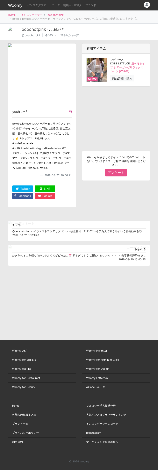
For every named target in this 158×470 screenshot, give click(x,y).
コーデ (56, 5)
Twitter (25, 188)
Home (15, 405)
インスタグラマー (38, 5)
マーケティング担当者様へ (102, 442)
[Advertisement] (116, 115)
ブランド (90, 5)
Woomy (15, 5)
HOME (12, 14)
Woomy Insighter (96, 350)
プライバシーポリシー (25, 432)
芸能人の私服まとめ (24, 414)
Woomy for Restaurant (26, 378)
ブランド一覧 (20, 423)
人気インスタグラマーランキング (106, 414)
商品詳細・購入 (122, 78)
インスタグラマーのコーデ (102, 423)
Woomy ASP (19, 350)
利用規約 (17, 442)
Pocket (47, 196)
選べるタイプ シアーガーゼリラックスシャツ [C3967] (127, 67)
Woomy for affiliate (24, 359)
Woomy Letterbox (97, 378)
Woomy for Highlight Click (102, 359)
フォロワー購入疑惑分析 (101, 405)
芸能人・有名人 (72, 5)
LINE (46, 188)
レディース (117, 59)
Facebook (24, 196)
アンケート (116, 172)
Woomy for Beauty (23, 387)
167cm (51, 35)
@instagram (93, 432)
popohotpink (56, 14)
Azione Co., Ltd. (96, 387)
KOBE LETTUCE (120, 63)
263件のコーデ (69, 35)
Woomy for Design (97, 368)
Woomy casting (21, 368)
